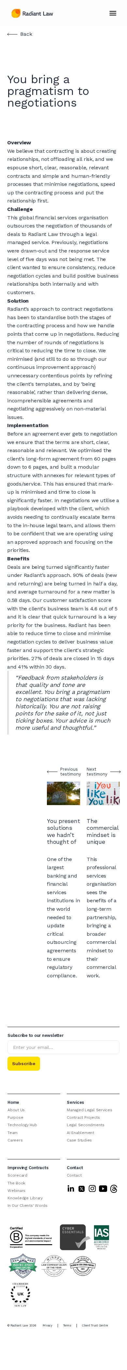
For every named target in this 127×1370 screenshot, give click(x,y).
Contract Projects (83, 1117)
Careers (14, 1140)
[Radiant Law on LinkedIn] (71, 1189)
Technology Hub (22, 1125)
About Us (16, 1110)
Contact (74, 1175)
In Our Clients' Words (27, 1205)
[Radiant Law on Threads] (114, 1189)
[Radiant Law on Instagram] (92, 1189)
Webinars (16, 1190)
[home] (30, 13)
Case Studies (79, 1140)
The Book (16, 1183)
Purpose (15, 1117)
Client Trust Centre (94, 1325)
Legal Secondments (86, 1125)
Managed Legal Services (89, 1110)
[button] (113, 13)
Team (12, 1132)
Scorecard (17, 1175)
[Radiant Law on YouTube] (103, 1189)
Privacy (47, 1325)
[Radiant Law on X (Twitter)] (82, 1189)
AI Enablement (80, 1132)
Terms (67, 1325)
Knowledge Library (25, 1198)
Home (13, 1102)
